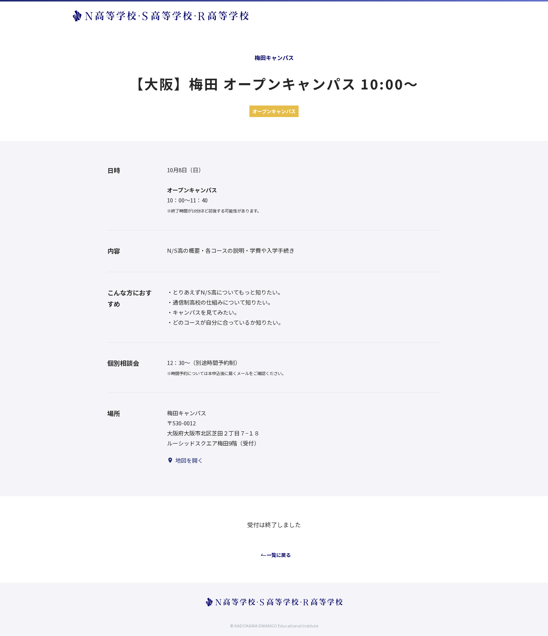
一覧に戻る (279, 554)
